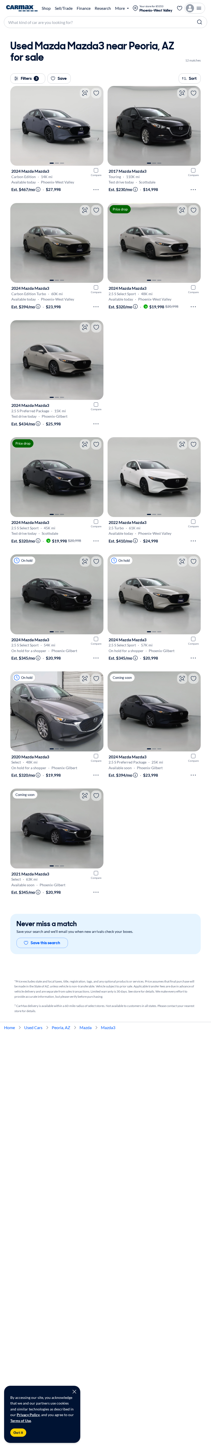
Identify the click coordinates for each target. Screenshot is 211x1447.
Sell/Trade (64, 8)
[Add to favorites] (96, 93)
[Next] (97, 125)
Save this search (45, 942)
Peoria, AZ (61, 1027)
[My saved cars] (179, 8)
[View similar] (85, 93)
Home (9, 1027)
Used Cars (33, 1027)
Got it (18, 1432)
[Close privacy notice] (74, 1392)
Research (103, 8)
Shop (46, 8)
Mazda (86, 1027)
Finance (84, 8)
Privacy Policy (28, 1415)
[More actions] (96, 190)
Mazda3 (108, 1027)
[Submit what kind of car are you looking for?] (199, 22)
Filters (29, 78)
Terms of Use (20, 1420)
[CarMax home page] (22, 8)
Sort (193, 78)
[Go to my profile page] (195, 8)
